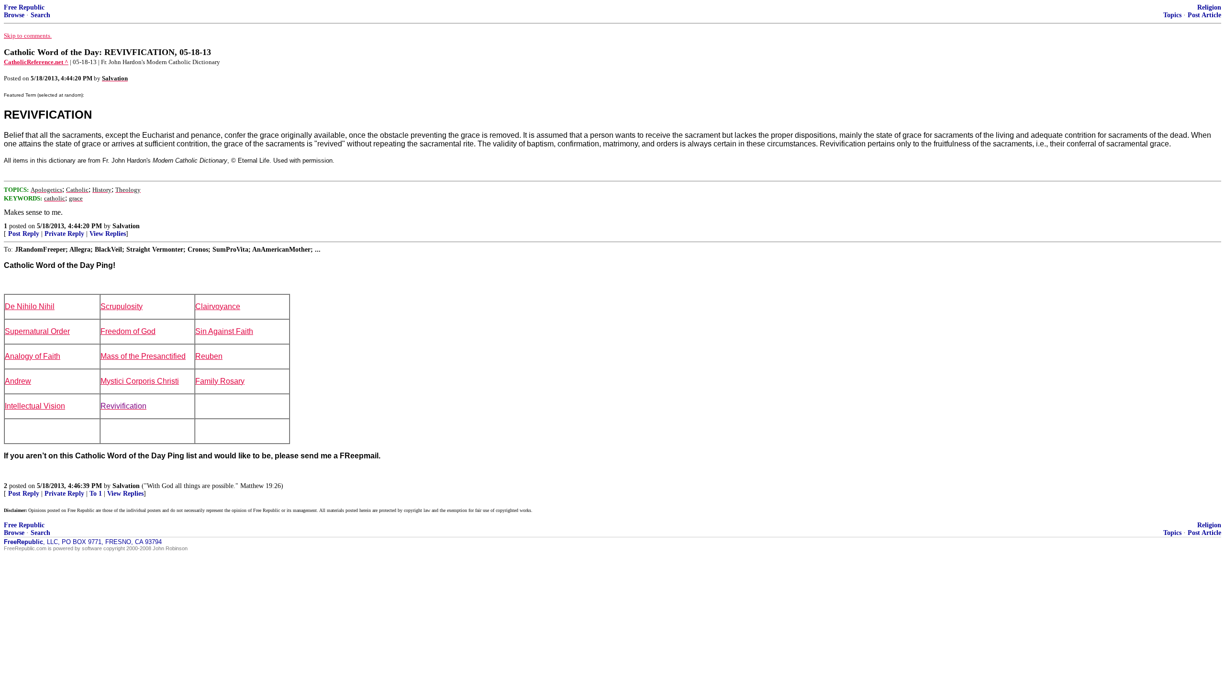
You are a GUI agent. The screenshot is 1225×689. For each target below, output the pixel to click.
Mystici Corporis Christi (139, 381)
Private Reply (64, 233)
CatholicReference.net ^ (36, 62)
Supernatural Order (37, 331)
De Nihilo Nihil (30, 306)
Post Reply (23, 233)
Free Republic (24, 7)
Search (40, 15)
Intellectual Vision (35, 406)
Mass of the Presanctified (143, 356)
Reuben (209, 356)
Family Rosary (220, 381)
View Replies (107, 233)
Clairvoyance (217, 306)
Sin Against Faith (224, 331)
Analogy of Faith (32, 356)
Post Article (1204, 15)
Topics (1172, 15)
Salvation (126, 226)
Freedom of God (128, 331)
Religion (1209, 7)
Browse (14, 15)
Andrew (18, 381)
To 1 (95, 493)
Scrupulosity (121, 306)
